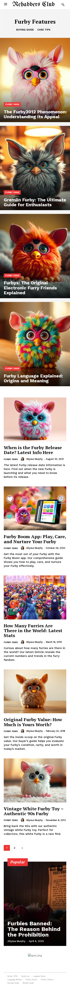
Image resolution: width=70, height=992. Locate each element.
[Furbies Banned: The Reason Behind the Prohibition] (35, 904)
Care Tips (43, 29)
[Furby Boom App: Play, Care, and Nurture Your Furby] (35, 508)
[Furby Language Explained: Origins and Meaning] (35, 344)
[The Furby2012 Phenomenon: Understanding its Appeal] (35, 80)
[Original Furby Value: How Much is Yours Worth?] (35, 691)
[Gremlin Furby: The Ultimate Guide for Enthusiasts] (35, 168)
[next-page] (22, 848)
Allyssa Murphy (34, 459)
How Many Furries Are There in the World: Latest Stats (33, 631)
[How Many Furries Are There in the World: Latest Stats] (35, 597)
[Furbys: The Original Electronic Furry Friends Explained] (35, 256)
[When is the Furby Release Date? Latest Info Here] (35, 419)
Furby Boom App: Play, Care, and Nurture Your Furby (35, 538)
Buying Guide (25, 29)
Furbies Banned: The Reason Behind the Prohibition (33, 929)
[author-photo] (23, 459)
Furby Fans (12, 104)
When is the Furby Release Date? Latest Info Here (33, 449)
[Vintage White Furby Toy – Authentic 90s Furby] (35, 780)
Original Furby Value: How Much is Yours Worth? (33, 721)
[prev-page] (53, 868)
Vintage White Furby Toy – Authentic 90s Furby (34, 811)
